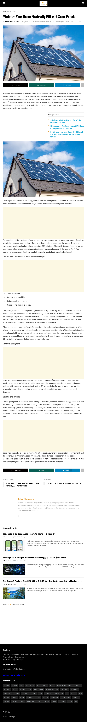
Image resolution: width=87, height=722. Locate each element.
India (40, 693)
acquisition (30, 685)
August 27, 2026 (18, 537)
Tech (53, 22)
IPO (80, 693)
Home (4, 11)
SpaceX (76, 697)
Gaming (25, 693)
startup (6, 701)
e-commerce (38, 689)
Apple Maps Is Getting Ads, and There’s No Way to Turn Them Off (65, 121)
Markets (14, 697)
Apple (52, 685)
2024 (21, 685)
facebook (7, 693)
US (76, 701)
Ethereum (74, 689)
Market (6, 697)
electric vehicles (52, 689)
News (38, 697)
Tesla (39, 701)
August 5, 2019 (27, 22)
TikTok (46, 701)
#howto (14, 685)
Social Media (65, 697)
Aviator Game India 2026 (14, 675)
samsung (54, 697)
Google (33, 693)
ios (67, 693)
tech (22, 701)
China (15, 689)
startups (15, 701)
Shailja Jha (8, 537)
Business (7, 689)
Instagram (48, 693)
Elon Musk (64, 689)
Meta (22, 697)
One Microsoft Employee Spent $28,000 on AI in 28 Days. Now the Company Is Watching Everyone (66, 134)
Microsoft (30, 697)
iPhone (73, 693)
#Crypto (6, 685)
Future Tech (12, 11)
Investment (59, 693)
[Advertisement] (43, 223)
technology (31, 701)
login (9, 604)
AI (38, 685)
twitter (70, 701)
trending (62, 701)
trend (54, 701)
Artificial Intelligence (64, 685)
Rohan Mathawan (12, 22)
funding (16, 693)
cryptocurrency (25, 689)
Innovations (47, 22)
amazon (44, 685)
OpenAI (45, 697)
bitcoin (77, 685)
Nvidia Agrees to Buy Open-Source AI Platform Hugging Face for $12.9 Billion (67, 127)
